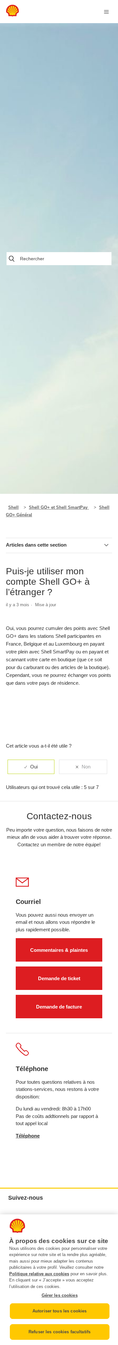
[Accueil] (12, 15)
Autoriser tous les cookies (59, 1311)
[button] (59, 691)
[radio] (31, 767)
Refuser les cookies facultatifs (59, 1331)
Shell (13, 507)
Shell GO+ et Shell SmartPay (59, 507)
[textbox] (59, 655)
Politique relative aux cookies (39, 1273)
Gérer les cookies (60, 1295)
